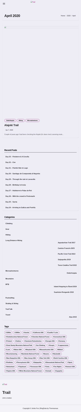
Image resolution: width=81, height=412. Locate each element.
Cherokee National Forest (40, 337)
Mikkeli (60, 349)
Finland (9, 341)
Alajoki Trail (11, 125)
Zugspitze (59, 371)
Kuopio (51, 345)
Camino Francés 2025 (66, 248)
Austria (26, 332)
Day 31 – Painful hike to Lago (17, 168)
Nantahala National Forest (30, 354)
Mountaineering (12, 354)
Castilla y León (53, 332)
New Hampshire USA (13, 358)
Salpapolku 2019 (64, 259)
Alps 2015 (73, 317)
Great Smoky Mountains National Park (19, 345)
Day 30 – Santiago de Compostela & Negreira (23, 173)
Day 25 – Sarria (11, 202)
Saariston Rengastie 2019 (64, 292)
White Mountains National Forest (30, 371)
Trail (6, 392)
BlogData (43, 408)
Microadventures (32, 120)
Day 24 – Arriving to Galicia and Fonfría (20, 207)
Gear (7, 229)
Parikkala (10, 362)
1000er (9, 332)
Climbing (9, 223)
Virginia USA (11, 371)
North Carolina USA (60, 358)
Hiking (21, 120)
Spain (70, 362)
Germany (62, 341)
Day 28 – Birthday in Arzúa (16, 185)
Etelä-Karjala (10, 120)
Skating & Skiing (12, 303)
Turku (47, 366)
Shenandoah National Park (55, 362)
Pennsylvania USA (23, 362)
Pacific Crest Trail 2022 (66, 254)
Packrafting (10, 298)
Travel (8, 315)
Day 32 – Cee (11, 162)
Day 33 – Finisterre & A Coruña (17, 157)
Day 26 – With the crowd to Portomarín (20, 196)
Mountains (10, 279)
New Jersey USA (30, 358)
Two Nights (58, 366)
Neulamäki (56, 354)
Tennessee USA (36, 366)
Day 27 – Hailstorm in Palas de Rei (19, 190)
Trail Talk (9, 309)
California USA (38, 332)
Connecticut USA (59, 337)
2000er (18, 332)
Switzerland (10, 366)
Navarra (46, 354)
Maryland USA (31, 349)
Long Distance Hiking (14, 240)
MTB (7, 284)
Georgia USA (50, 341)
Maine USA (18, 349)
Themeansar (53, 408)
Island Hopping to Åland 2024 (65, 286)
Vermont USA (70, 366)
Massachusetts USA (47, 349)
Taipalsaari (22, 366)
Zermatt (48, 371)
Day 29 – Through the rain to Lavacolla (20, 179)
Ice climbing (41, 345)
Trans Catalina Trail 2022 (67, 265)
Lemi (8, 349)
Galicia (18, 341)
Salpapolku (38, 362)
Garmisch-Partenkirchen (33, 341)
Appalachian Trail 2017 (66, 242)
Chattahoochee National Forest (17, 337)
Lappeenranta (63, 345)
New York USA (45, 358)
